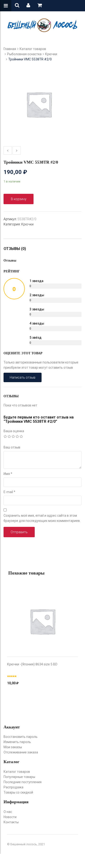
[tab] (17, 249)
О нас (8, 812)
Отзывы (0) (15, 248)
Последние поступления (23, 782)
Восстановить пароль (21, 737)
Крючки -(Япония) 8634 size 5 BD (32, 664)
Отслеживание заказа (21, 752)
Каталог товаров (33, 49)
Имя (8, 474)
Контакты (11, 822)
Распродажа (13, 787)
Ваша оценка (14, 431)
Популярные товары (19, 777)
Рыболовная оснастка (24, 54)
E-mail (9, 492)
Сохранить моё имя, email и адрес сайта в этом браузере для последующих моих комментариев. (42, 518)
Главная (10, 49)
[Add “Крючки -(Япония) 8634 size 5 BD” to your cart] (42, 616)
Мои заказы (13, 747)
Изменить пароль (17, 742)
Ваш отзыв (12, 447)
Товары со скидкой (18, 792)
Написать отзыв (22, 377)
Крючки (51, 54)
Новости (10, 817)
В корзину (18, 199)
